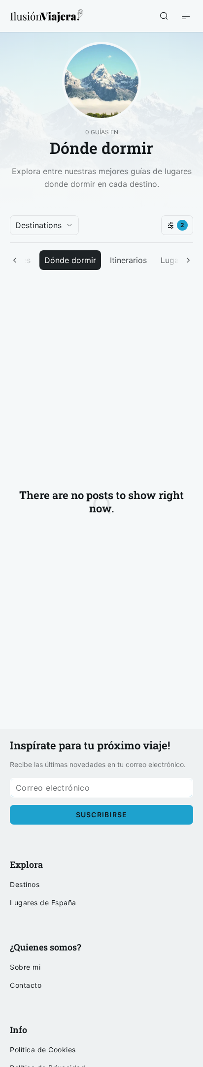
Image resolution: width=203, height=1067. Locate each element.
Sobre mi (25, 967)
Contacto (25, 985)
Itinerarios (128, 260)
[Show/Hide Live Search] (163, 16)
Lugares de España (43, 903)
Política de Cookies (43, 1050)
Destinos (24, 885)
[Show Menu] (185, 16)
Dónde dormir (70, 260)
